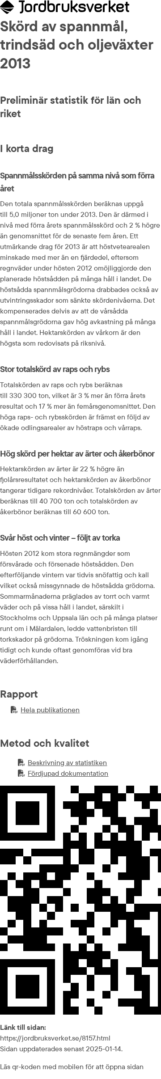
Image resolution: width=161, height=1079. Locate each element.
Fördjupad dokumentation (63, 774)
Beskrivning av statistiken (62, 763)
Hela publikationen (45, 710)
